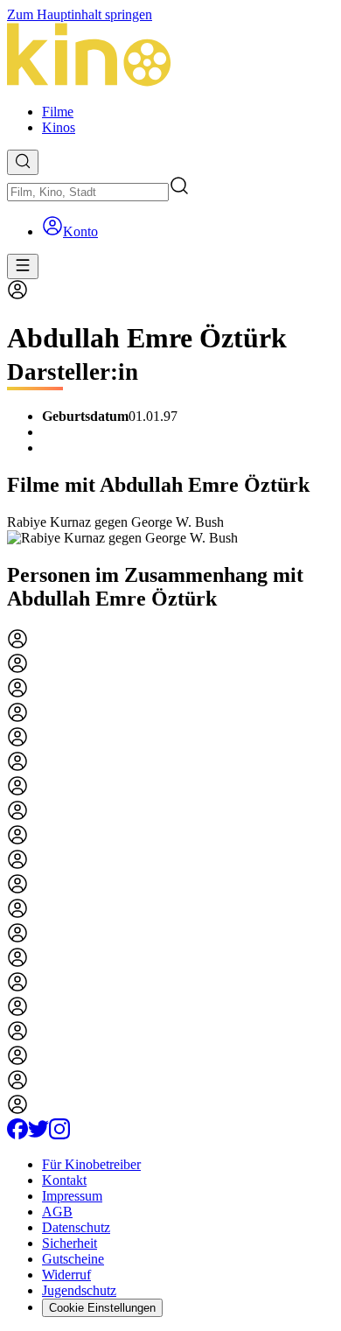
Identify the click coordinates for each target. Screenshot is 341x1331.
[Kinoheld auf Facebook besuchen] (17, 1134)
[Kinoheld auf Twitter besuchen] (38, 1134)
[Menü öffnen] (22, 266)
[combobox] (88, 192)
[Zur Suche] (22, 162)
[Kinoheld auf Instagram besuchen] (59, 1134)
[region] (170, 530)
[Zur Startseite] (170, 56)
